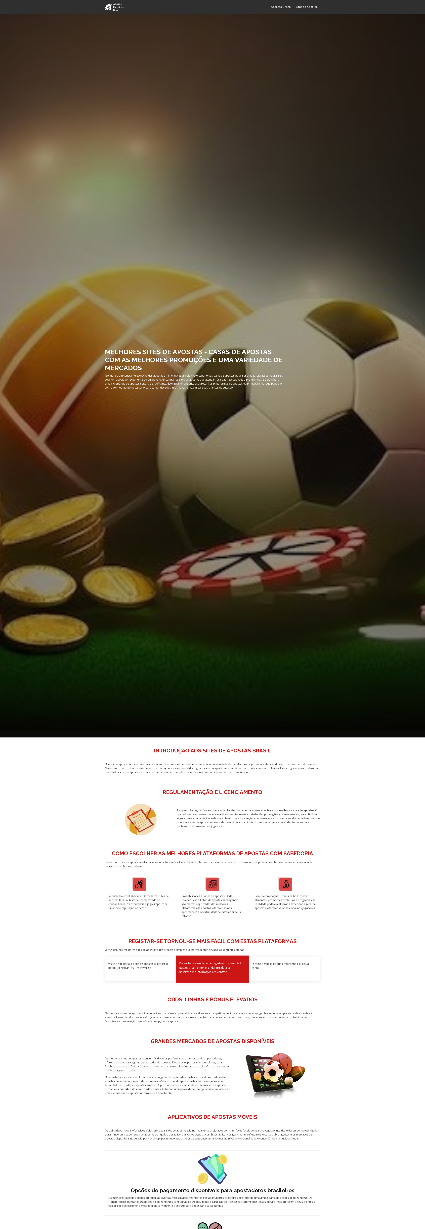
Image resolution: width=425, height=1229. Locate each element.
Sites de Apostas (307, 7)
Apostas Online (281, 7)
